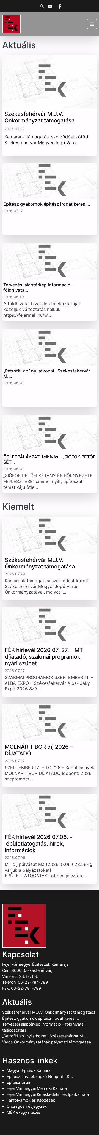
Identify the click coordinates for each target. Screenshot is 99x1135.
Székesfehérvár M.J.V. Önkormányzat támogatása (48, 1012)
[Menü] (92, 24)
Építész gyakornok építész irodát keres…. (40, 1018)
